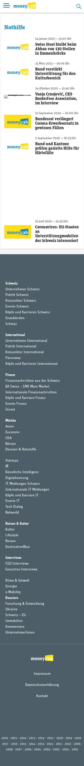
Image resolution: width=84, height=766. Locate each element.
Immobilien (14, 621)
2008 (9, 749)
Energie (11, 586)
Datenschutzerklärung (42, 685)
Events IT (12, 501)
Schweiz (11, 283)
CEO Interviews (17, 564)
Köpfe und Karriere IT (22, 495)
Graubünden (15, 318)
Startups (11, 460)
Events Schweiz (17, 306)
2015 (23, 744)
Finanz (10, 375)
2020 (59, 738)
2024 (23, 738)
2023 (32, 738)
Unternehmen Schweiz (22, 289)
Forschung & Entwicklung (24, 604)
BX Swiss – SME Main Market (27, 386)
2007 (18, 749)
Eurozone (12, 432)
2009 (77, 744)
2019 (69, 738)
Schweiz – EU (15, 615)
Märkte (10, 421)
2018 (78, 738)
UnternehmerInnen (20, 632)
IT (7, 466)
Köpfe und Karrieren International (31, 364)
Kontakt (42, 696)
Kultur (10, 529)
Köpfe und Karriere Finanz (25, 398)
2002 (65, 749)
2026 (4, 738)
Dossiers (11, 598)
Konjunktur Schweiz (20, 301)
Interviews (13, 558)
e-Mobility (13, 592)
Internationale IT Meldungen (27, 489)
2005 (37, 749)
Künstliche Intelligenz (22, 472)
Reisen (10, 541)
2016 (14, 744)
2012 (50, 744)
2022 (41, 738)
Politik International (20, 346)
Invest (10, 409)
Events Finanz (16, 404)
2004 (46, 749)
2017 (5, 744)
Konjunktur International (24, 352)
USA (8, 438)
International (15, 335)
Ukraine (11, 609)
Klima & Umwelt (17, 580)
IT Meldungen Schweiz (22, 484)
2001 (75, 749)
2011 (59, 744)
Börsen (10, 444)
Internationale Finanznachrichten (31, 392)
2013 (41, 744)
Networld (12, 512)
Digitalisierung (16, 478)
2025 (14, 738)
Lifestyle (11, 535)
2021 (50, 738)
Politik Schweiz (17, 295)
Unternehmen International (26, 341)
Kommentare (14, 627)
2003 (56, 749)
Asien (9, 426)
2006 (28, 749)
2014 (32, 744)
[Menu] (6, 6)
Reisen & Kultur (17, 524)
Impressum (42, 674)
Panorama (13, 358)
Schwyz (11, 324)
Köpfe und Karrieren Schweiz (27, 312)
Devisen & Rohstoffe (20, 449)
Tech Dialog (14, 507)
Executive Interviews (21, 569)
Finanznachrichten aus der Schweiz (32, 381)
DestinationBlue (17, 547)
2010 (68, 744)
